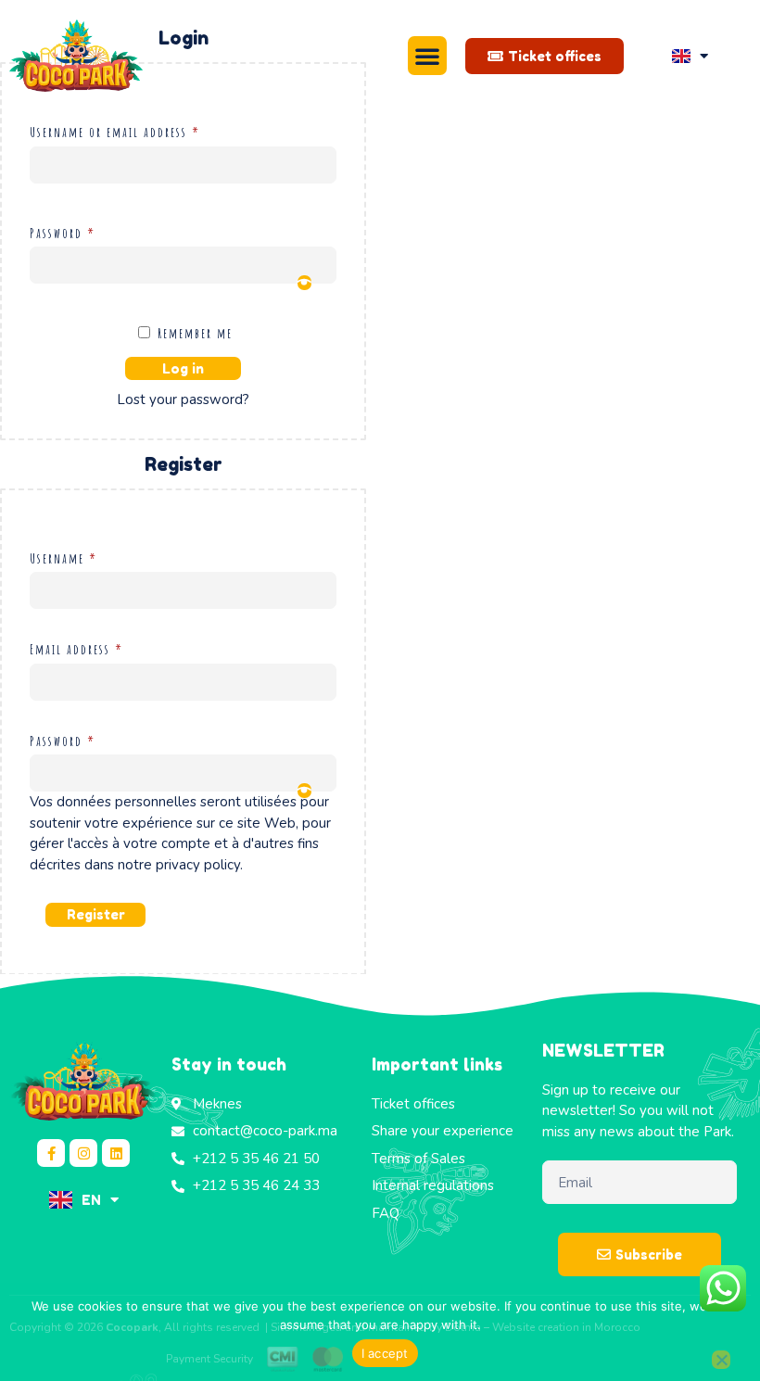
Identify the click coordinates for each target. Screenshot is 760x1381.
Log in (183, 368)
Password (87, 231)
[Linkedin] (116, 1153)
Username (88, 556)
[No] (721, 1359)
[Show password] (304, 282)
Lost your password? (183, 399)
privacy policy (198, 864)
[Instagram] (83, 1153)
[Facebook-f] (51, 1153)
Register (96, 914)
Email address (100, 647)
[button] (427, 55)
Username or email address (139, 130)
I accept (385, 1353)
